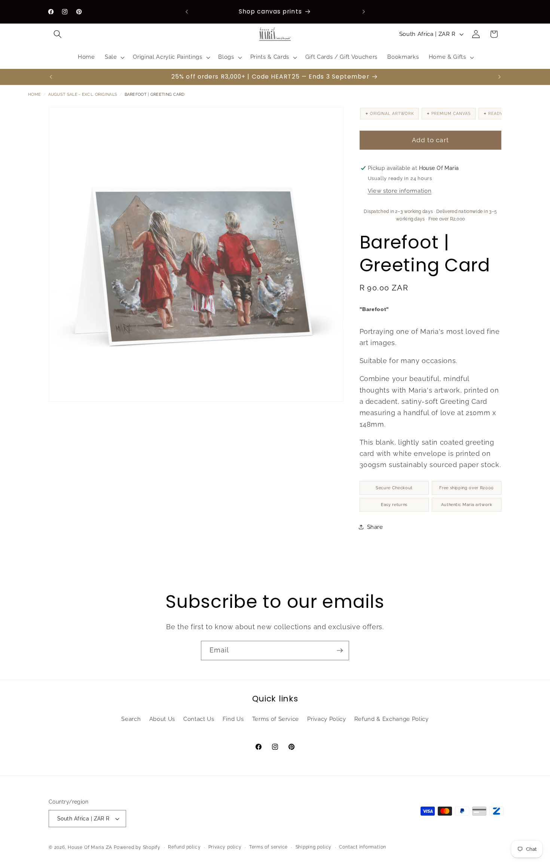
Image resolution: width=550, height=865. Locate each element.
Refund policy (184, 847)
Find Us (233, 719)
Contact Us (198, 719)
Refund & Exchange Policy (391, 719)
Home (34, 94)
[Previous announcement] (186, 11)
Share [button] (375, 527)
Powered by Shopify (137, 847)
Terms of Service (275, 719)
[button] (58, 34)
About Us (162, 719)
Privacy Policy (326, 719)
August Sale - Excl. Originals (82, 94)
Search (131, 719)
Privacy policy (225, 847)
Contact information (362, 847)
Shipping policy (314, 847)
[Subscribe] (340, 650)
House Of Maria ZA (90, 847)
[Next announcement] (363, 11)
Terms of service (268, 847)
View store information (400, 191)
